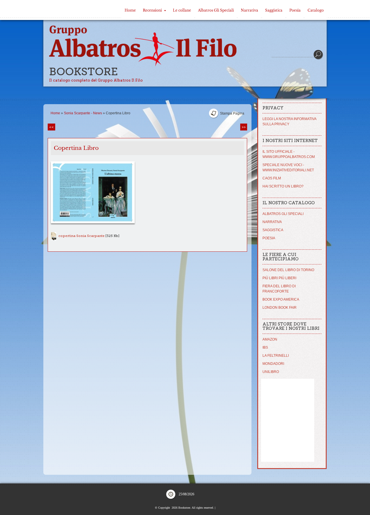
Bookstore (83, 71)
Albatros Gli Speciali (216, 10)
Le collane (182, 10)
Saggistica (273, 10)
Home (130, 10)
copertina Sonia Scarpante (81, 236)
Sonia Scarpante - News (83, 113)
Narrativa (249, 10)
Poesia (295, 10)
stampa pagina (232, 113)
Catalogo (316, 10)
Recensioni (152, 10)
